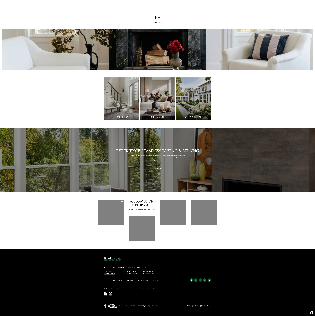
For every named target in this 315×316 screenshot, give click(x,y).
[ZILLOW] (209, 280)
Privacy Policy (206, 306)
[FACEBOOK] (191, 280)
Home (106, 280)
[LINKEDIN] (200, 280)
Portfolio (130, 280)
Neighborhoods (143, 280)
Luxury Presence (151, 306)
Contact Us (157, 280)
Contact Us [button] (157, 168)
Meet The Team (117, 280)
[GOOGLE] (204, 280)
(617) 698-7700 (108, 271)
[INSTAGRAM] (196, 280)
